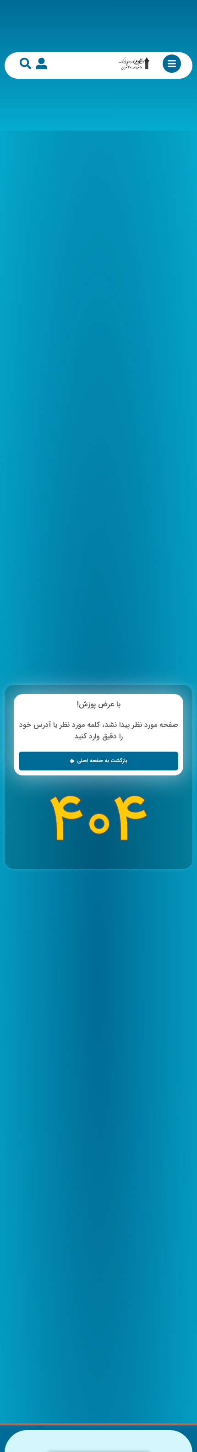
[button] (98, 761)
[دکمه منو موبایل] (172, 63)
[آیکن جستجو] (25, 63)
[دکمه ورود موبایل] (41, 63)
